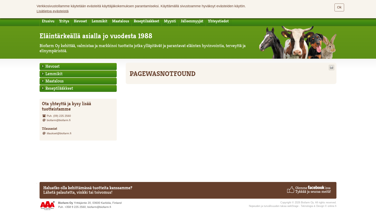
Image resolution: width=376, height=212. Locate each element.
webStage (292, 206)
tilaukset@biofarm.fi (59, 133)
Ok (339, 7)
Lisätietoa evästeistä (53, 11)
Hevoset (80, 21)
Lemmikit (99, 21)
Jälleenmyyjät (192, 21)
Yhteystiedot (218, 21)
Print (331, 67)
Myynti (170, 21)
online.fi (332, 206)
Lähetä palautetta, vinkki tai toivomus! (77, 192)
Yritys (64, 21)
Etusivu (48, 21)
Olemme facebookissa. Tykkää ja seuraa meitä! (309, 190)
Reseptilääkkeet (146, 21)
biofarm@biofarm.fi (58, 120)
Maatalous (120, 21)
